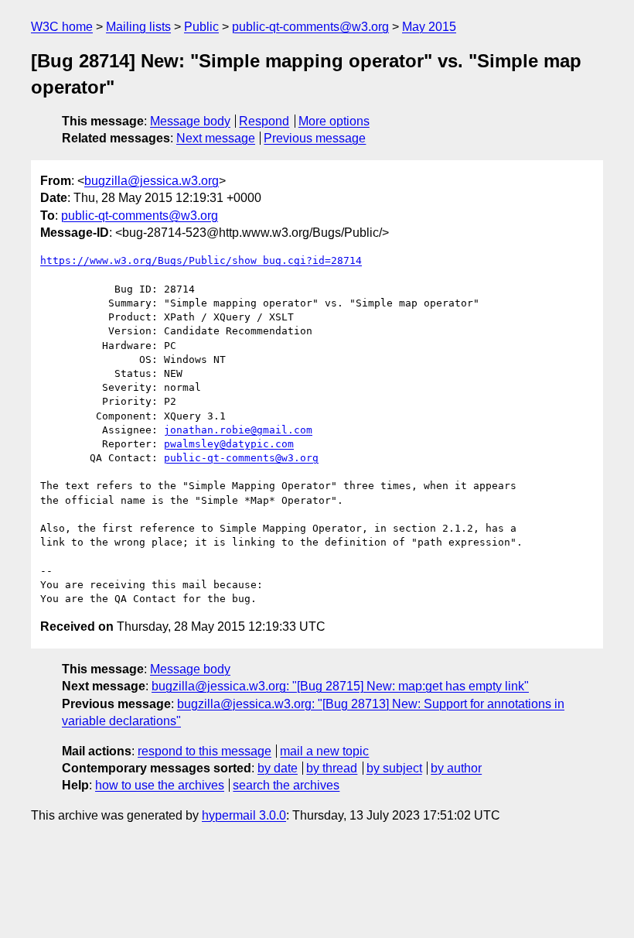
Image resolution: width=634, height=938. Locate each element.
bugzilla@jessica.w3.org (151, 180)
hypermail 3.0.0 (244, 815)
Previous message (315, 138)
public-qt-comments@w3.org (310, 26)
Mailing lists (138, 26)
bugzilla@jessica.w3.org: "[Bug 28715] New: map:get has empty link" (340, 686)
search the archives (286, 785)
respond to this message (204, 751)
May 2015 (429, 26)
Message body (190, 121)
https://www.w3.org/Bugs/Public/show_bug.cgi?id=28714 (201, 260)
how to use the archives (159, 785)
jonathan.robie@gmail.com (238, 430)
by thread (331, 768)
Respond (264, 121)
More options (334, 121)
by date (277, 768)
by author (456, 768)
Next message (215, 138)
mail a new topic (324, 751)
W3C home (62, 26)
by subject (394, 768)
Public (201, 26)
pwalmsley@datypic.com (229, 444)
